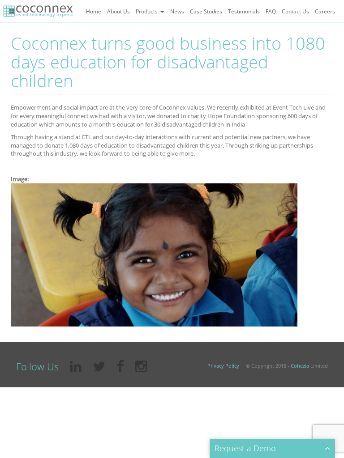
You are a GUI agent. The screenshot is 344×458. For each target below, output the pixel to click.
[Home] (38, 11)
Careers (325, 11)
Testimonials (244, 11)
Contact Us (295, 11)
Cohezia (300, 365)
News (177, 11)
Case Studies (206, 11)
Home (93, 11)
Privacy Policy (223, 365)
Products (147, 11)
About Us (118, 11)
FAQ (271, 11)
